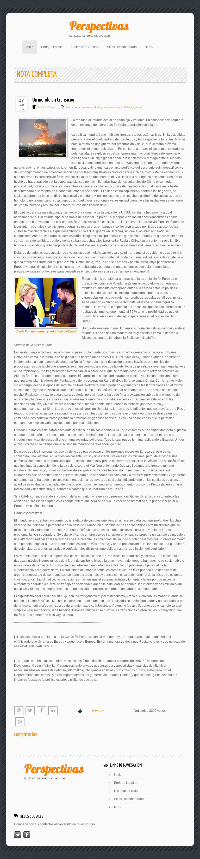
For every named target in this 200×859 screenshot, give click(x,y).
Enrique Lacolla (52, 47)
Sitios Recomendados (122, 47)
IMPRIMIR (98, 710)
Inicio (31, 47)
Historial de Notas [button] (84, 47)
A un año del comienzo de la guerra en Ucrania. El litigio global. (104, 107)
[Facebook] (26, 834)
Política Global (46, 107)
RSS (149, 47)
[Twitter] (17, 834)
